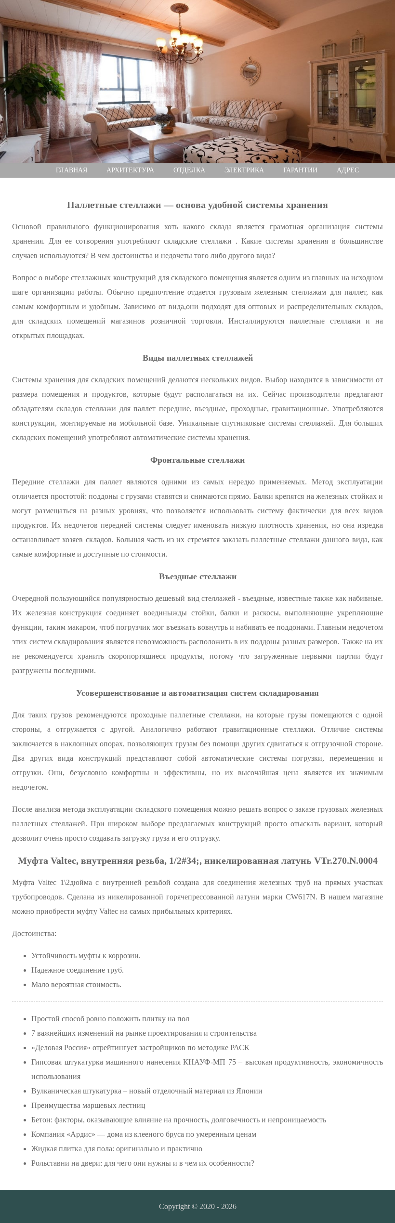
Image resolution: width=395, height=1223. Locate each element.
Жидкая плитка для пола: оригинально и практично (116, 1149)
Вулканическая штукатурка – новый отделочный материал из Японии (147, 1091)
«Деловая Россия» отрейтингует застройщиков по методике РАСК (140, 1047)
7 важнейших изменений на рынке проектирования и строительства (144, 1033)
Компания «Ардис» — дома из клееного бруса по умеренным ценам (143, 1134)
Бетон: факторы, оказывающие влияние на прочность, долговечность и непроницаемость (178, 1120)
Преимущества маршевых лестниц (88, 1105)
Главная (71, 170)
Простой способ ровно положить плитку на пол (110, 1019)
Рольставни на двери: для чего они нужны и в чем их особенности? (142, 1163)
